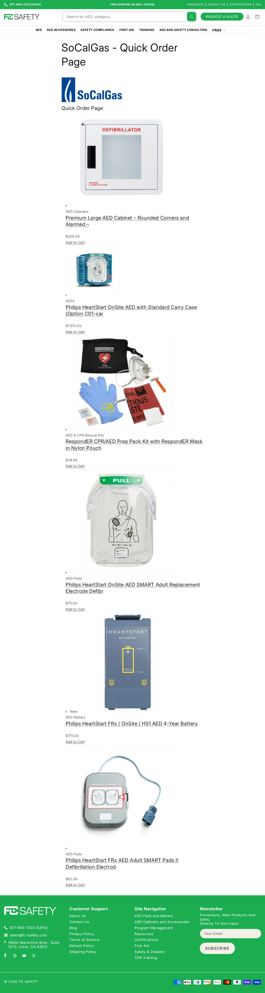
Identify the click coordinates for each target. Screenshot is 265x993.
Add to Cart (75, 242)
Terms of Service (84, 940)
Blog (73, 928)
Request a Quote (222, 17)
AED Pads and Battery (154, 916)
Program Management (154, 928)
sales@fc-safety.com (28, 935)
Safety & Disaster (150, 952)
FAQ (258, 4)
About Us (77, 916)
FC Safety (28, 982)
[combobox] (129, 16)
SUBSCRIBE (217, 948)
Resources (195, 4)
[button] (218, 30)
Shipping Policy (82, 952)
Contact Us (216, 4)
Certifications (241, 4)
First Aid (142, 946)
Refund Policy (81, 946)
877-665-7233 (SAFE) (25, 4)
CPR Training (146, 958)
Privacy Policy (81, 934)
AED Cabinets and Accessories (162, 922)
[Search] (191, 16)
